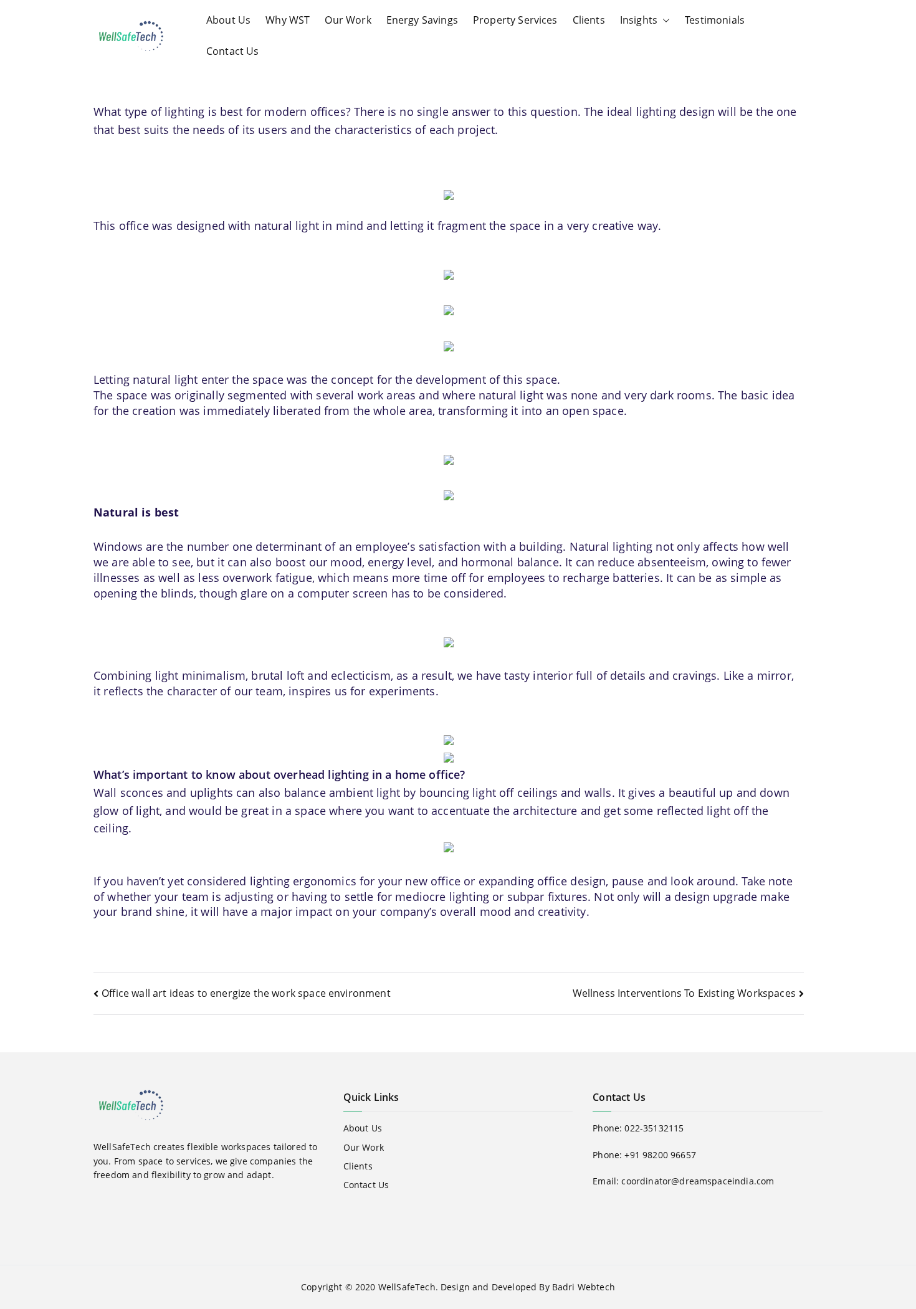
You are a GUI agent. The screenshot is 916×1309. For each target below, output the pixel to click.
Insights (638, 20)
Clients (589, 20)
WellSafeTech (407, 1287)
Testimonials (715, 20)
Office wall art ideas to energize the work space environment (246, 993)
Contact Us (232, 51)
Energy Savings (422, 20)
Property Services (515, 20)
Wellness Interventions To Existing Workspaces (684, 993)
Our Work (348, 20)
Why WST (287, 20)
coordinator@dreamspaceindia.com (697, 1181)
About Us (228, 20)
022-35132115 (654, 1128)
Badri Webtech (583, 1287)
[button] (663, 20)
